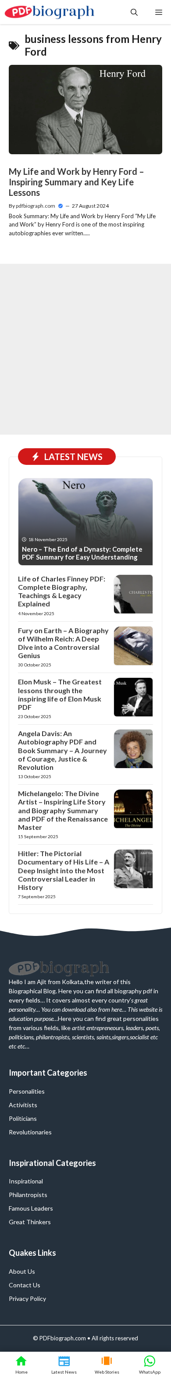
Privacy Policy (27, 1298)
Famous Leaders (31, 1208)
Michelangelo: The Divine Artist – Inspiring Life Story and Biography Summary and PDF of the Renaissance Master (63, 810)
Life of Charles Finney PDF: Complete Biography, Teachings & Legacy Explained (61, 591)
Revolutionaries (30, 1132)
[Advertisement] (85, 349)
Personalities (27, 1091)
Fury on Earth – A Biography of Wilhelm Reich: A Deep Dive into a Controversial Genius (63, 643)
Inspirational (26, 1181)
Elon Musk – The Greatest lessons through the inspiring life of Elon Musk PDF (60, 694)
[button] (134, 12)
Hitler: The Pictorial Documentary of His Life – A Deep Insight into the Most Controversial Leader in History (63, 870)
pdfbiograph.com (35, 205)
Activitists (23, 1105)
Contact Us (24, 1285)
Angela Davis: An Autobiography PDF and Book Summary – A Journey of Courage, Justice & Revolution (62, 750)
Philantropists (28, 1194)
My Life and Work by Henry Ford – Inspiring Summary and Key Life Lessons (76, 182)
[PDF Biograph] (49, 12)
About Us (22, 1271)
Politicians (23, 1118)
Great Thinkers (30, 1222)
